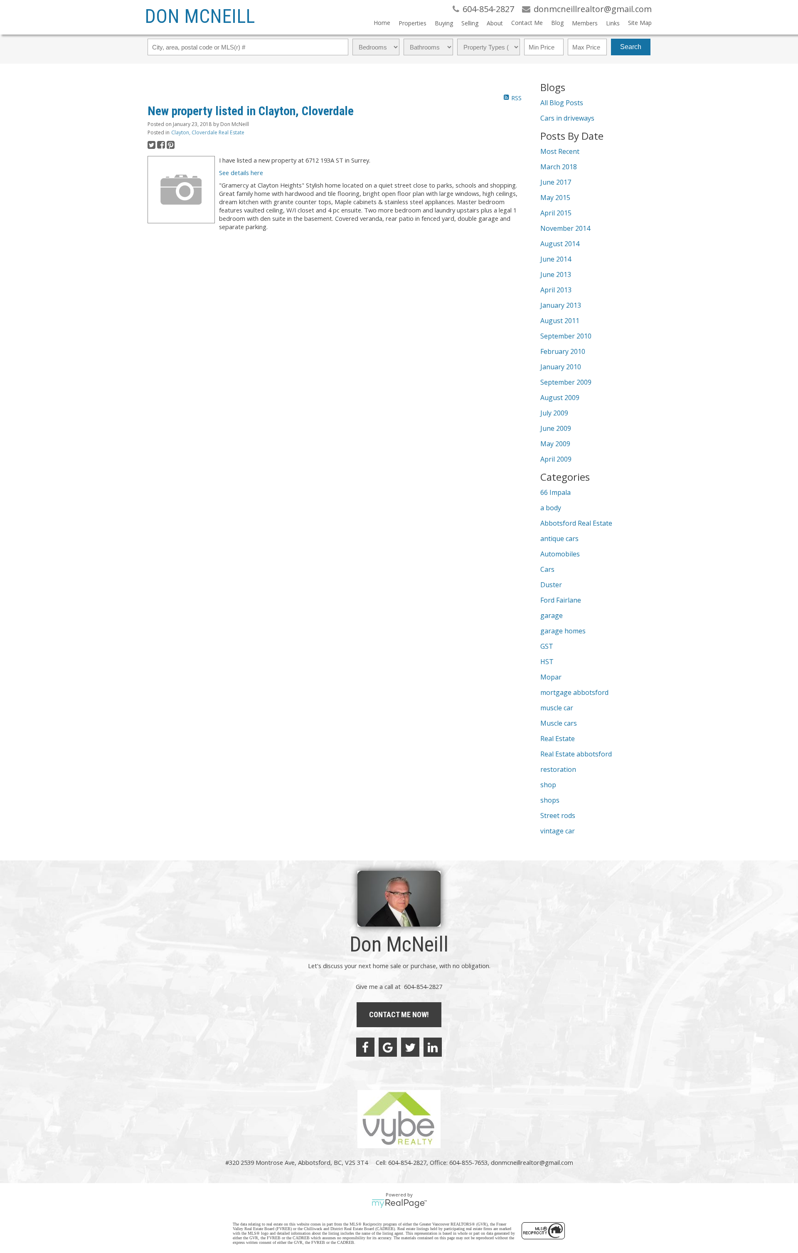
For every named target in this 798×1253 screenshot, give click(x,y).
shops (549, 800)
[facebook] (365, 1047)
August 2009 (559, 397)
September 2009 (565, 382)
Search (630, 46)
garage (551, 615)
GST (546, 646)
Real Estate (557, 738)
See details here (241, 172)
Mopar (551, 677)
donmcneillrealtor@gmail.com (532, 1162)
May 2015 (555, 197)
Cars (547, 569)
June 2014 (555, 259)
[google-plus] (388, 1047)
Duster (551, 584)
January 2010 (560, 366)
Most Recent (559, 151)
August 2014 (559, 243)
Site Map (640, 23)
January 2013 (560, 305)
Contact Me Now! (399, 1014)
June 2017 (555, 182)
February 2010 (562, 351)
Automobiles (560, 554)
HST (547, 661)
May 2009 (555, 443)
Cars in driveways (567, 118)
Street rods (557, 815)
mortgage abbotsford (574, 692)
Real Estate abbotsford (576, 754)
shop (548, 784)
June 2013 (555, 274)
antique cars (559, 538)
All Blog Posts (561, 102)
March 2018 (558, 166)
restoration (558, 769)
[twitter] (410, 1047)
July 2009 (554, 413)
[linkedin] (433, 1047)
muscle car (556, 707)
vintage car (557, 830)
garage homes (563, 630)
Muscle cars (558, 723)
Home (382, 23)
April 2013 (555, 289)
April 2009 (555, 459)
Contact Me (527, 23)
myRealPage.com (399, 1203)
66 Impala (555, 492)
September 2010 (565, 336)
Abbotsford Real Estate (576, 523)
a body (550, 507)
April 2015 (555, 212)
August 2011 (559, 320)
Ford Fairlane (560, 600)
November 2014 (565, 228)
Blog (557, 23)
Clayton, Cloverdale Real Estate (207, 132)
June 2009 (555, 428)
